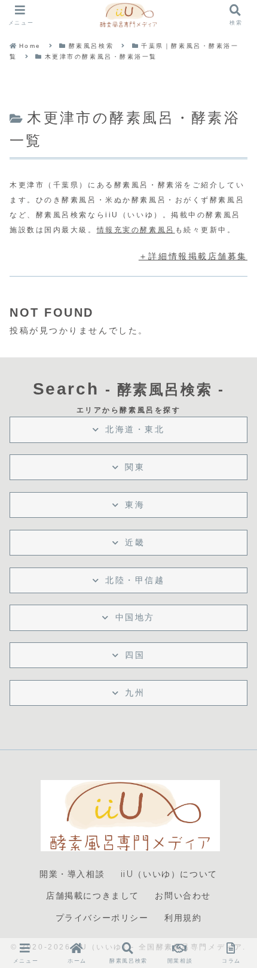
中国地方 (135, 617)
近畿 (135, 542)
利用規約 (182, 917)
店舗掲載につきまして (92, 895)
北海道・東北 (134, 429)
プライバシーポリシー (102, 917)
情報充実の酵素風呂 (136, 230)
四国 (135, 655)
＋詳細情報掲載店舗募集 (193, 256)
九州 (135, 692)
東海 (135, 504)
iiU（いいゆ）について (169, 874)
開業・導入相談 (72, 874)
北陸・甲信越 (134, 580)
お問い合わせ (183, 895)
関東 (135, 467)
